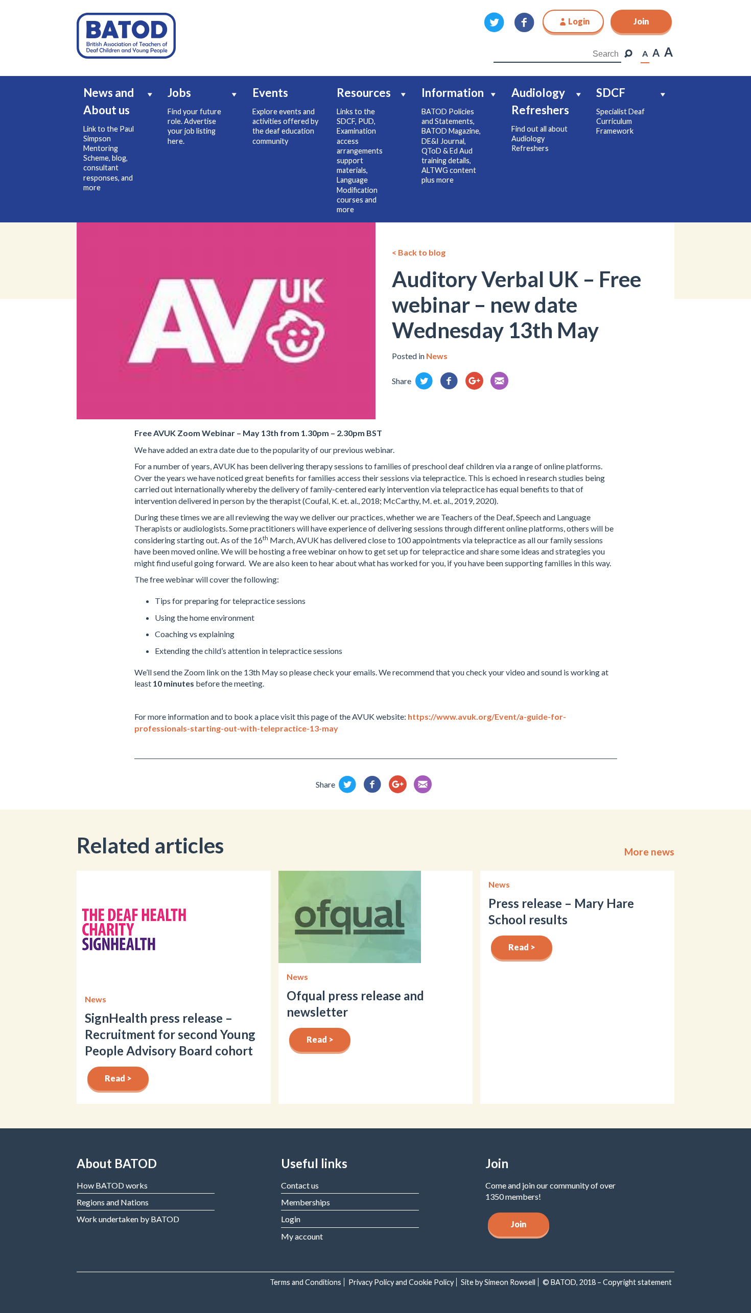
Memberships (305, 1202)
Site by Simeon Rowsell (498, 1282)
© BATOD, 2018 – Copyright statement (607, 1282)
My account (302, 1236)
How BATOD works (112, 1185)
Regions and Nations (113, 1202)
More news (649, 851)
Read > (118, 1078)
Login (290, 1219)
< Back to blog (418, 252)
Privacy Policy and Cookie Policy (401, 1282)
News (437, 356)
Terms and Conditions (305, 1282)
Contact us (300, 1185)
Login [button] (579, 21)
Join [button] (641, 21)
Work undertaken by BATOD (128, 1219)
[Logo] (126, 34)
